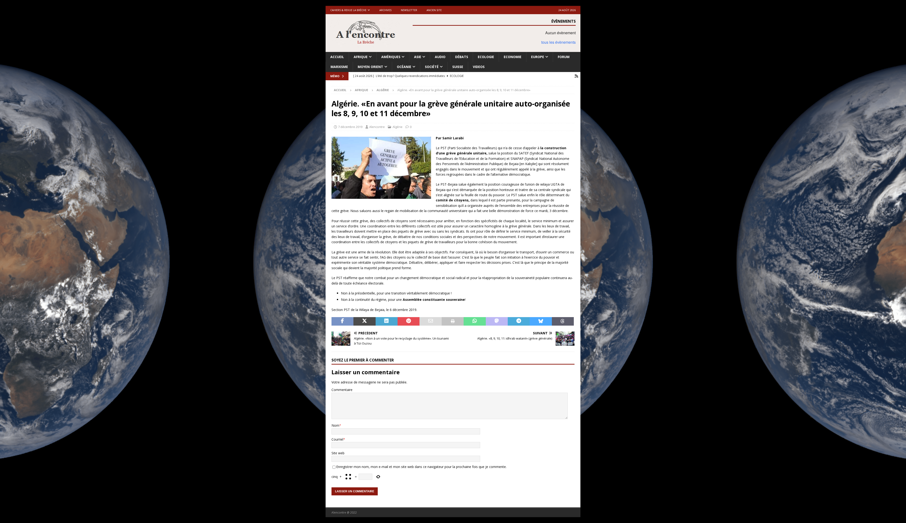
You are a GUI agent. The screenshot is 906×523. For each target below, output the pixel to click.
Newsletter (409, 10)
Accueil (337, 57)
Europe (537, 57)
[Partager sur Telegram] (519, 321)
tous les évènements (558, 42)
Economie (512, 57)
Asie (417, 57)
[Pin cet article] (408, 321)
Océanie (404, 66)
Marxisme (339, 66)
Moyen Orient (370, 66)
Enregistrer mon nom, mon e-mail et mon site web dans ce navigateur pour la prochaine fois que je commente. (421, 466)
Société (432, 66)
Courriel (337, 439)
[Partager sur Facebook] (342, 321)
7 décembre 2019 (350, 127)
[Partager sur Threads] (563, 321)
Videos (479, 66)
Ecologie (486, 57)
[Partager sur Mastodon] (497, 321)
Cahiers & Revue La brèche (348, 10)
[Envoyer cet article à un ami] (430, 321)
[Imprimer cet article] (453, 321)
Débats (461, 57)
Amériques (390, 57)
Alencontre (377, 127)
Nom (335, 425)
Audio (440, 57)
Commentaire (341, 389)
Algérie (398, 127)
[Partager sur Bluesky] (541, 321)
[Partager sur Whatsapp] (475, 321)
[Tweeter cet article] (364, 321)
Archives (385, 10)
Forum (564, 57)
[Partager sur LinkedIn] (387, 321)
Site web (337, 453)
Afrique (361, 57)
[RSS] (576, 76)
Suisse (457, 66)
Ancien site (434, 10)
